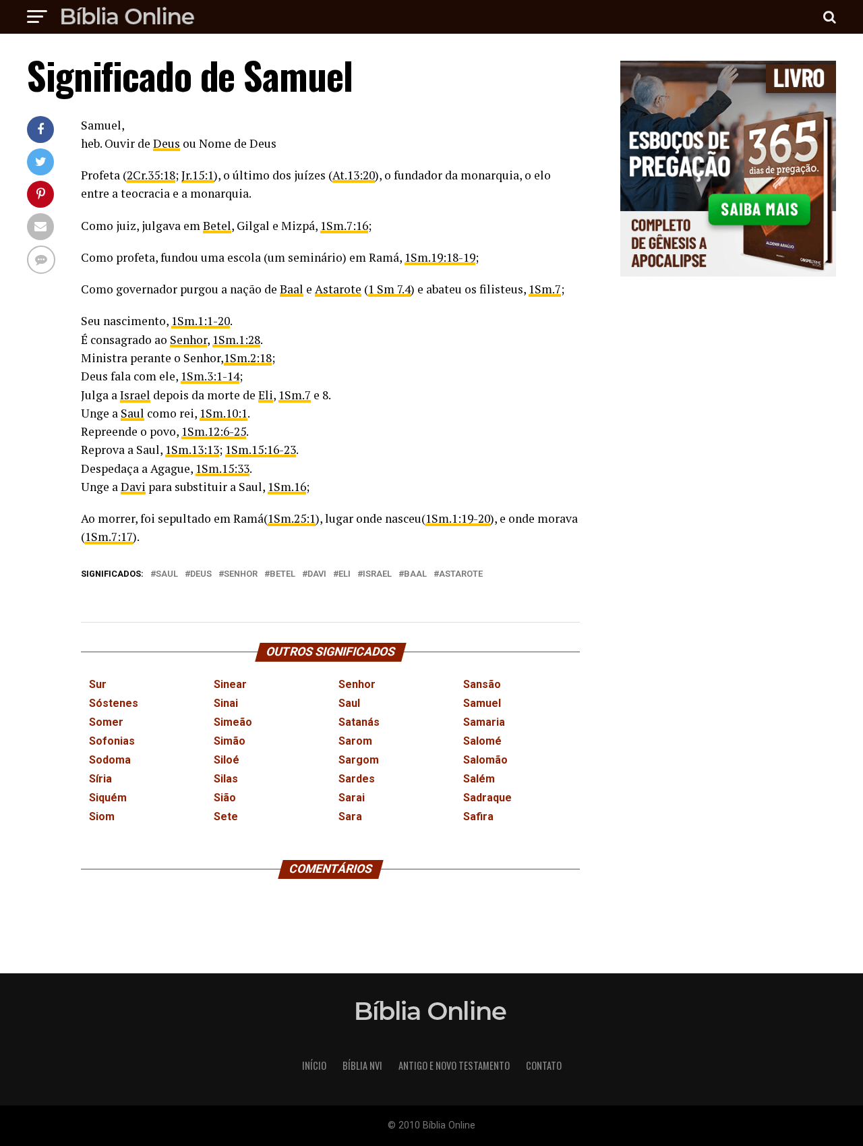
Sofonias (112, 741)
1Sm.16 (287, 486)
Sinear (230, 684)
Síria (100, 778)
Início (314, 1065)
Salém (479, 778)
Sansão (482, 684)
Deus (166, 143)
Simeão (233, 722)
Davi (133, 486)
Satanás (359, 722)
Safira (478, 816)
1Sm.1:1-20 (200, 320)
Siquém (108, 797)
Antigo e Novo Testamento (454, 1065)
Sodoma (110, 759)
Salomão (485, 759)
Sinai (226, 703)
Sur (98, 684)
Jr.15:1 (197, 175)
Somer (106, 722)
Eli (265, 395)
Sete (226, 816)
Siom (102, 816)
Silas (226, 778)
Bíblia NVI (362, 1065)
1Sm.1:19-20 (457, 518)
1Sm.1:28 (236, 339)
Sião (225, 797)
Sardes (356, 778)
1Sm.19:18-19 (440, 257)
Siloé (226, 759)
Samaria (484, 722)
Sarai (351, 797)
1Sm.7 (545, 289)
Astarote (338, 289)
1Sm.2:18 (248, 358)
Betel (217, 225)
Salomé (482, 741)
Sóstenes (113, 703)
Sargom (358, 759)
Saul (132, 413)
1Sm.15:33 (222, 468)
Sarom (355, 741)
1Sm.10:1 (223, 413)
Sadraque (487, 797)
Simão (229, 741)
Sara (350, 816)
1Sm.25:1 (292, 518)
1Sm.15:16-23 (260, 449)
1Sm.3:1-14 (210, 376)
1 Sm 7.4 (389, 289)
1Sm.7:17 (109, 536)
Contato (544, 1065)
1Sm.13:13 (192, 449)
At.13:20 (353, 175)
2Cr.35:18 (151, 175)
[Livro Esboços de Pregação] (728, 170)
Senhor (188, 339)
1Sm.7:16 (344, 225)
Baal (291, 289)
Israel (135, 395)
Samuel (482, 703)
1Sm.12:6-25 (213, 431)
